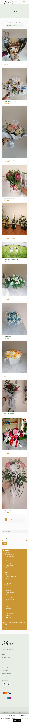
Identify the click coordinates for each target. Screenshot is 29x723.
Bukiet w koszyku (7, 452)
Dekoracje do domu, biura (11, 576)
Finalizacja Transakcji (7, 673)
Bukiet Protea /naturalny (9, 198)
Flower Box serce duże (9, 336)
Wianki (6, 624)
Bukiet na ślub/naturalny (9, 160)
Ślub (7, 610)
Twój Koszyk (5, 667)
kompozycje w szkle (10, 565)
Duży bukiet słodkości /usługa (10, 101)
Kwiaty (6, 558)
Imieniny (8, 585)
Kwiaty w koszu (9, 567)
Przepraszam (8, 608)
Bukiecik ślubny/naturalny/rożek (10, 510)
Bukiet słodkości (7, 63)
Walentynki (8, 617)
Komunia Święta (9, 597)
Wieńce (6, 626)
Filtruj (5, 543)
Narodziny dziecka (10, 599)
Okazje (6, 572)
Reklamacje (4, 676)
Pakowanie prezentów (10, 604)
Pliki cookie (4, 662)
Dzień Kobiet (8, 581)
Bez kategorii (7, 550)
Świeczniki (8, 552)
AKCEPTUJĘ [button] (17, 720)
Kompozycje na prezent (9, 554)
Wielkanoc (8, 620)
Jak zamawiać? (5, 670)
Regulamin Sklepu (6, 657)
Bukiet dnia (8, 560)
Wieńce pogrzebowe (10, 628)
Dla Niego (8, 578)
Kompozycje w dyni (10, 556)
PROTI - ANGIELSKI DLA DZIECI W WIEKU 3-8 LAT (15, 622)
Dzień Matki (8, 583)
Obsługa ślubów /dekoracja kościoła (11, 259)
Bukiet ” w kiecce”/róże (9, 413)
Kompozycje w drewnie (11, 563)
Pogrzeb (8, 606)
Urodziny (8, 615)
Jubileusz (8, 588)
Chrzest (7, 574)
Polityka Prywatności (7, 660)
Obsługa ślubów (9, 601)
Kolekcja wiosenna (10, 592)
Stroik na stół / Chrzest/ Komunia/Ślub (12, 298)
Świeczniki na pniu (7, 237)
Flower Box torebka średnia (10, 375)
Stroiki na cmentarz (10, 613)
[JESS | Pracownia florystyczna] (10, 2)
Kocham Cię (8, 590)
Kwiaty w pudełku (9, 570)
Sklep (3, 654)
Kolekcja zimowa (9, 594)
